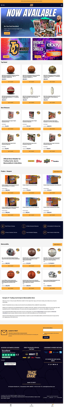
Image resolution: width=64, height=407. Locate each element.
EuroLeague (4, 124)
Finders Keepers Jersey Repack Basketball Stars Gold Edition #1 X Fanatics (10, 186)
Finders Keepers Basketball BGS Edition (51, 207)
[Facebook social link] (48, 365)
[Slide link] (31, 22)
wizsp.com (51, 398)
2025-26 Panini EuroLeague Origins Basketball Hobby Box (30, 121)
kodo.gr (45, 398)
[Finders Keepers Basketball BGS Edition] (52, 201)
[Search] (61, 5)
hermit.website (59, 398)
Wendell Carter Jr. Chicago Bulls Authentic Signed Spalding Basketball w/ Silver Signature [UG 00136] (31, 258)
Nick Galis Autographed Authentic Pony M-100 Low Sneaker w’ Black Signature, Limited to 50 (52, 97)
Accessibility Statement (5, 397)
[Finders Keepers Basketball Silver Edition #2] (52, 179)
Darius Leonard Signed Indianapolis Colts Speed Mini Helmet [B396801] (52, 281)
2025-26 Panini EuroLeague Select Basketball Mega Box (9, 144)
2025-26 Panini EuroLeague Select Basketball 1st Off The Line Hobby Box (51, 121)
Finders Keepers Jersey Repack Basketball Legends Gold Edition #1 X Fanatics (10, 208)
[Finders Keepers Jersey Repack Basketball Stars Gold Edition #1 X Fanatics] (11, 179)
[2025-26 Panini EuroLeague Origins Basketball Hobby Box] (31, 115)
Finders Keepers (4, 188)
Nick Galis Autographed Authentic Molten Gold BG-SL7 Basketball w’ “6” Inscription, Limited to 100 (52, 76)
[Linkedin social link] (55, 365)
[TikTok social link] (57, 365)
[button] (11, 82)
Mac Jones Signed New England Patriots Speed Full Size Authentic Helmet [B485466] (11, 258)
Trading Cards (8, 161)
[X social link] (50, 365)
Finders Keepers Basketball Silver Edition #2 (52, 185)
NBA (23, 261)
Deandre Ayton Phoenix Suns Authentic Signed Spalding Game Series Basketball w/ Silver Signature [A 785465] (31, 281)
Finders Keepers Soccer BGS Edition (30, 185)
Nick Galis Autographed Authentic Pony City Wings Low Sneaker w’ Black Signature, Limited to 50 (31, 97)
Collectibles (18, 163)
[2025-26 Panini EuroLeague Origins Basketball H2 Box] (11, 115)
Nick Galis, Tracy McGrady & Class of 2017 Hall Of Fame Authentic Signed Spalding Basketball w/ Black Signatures (52, 258)
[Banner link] (16, 49)
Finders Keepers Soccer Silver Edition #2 (31, 207)
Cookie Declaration (21, 397)
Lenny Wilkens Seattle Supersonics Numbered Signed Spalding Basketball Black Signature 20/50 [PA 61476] (9, 281)
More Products (57, 171)
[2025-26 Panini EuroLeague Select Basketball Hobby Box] (31, 137)
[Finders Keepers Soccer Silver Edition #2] (31, 201)
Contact (8, 399)
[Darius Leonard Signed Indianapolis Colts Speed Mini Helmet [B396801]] (52, 274)
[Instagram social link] (52, 365)
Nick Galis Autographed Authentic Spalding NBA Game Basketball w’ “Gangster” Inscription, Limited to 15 (31, 76)
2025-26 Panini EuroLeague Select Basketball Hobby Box (29, 144)
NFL (2, 261)
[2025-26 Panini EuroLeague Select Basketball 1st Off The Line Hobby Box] (52, 115)
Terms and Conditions (29, 397)
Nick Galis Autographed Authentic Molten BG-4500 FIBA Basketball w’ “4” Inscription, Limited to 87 (10, 97)
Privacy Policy (14, 397)
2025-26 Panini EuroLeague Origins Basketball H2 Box (9, 121)
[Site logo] (31, 4)
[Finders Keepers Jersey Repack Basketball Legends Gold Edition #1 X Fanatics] (11, 201)
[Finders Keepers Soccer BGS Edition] (31, 179)
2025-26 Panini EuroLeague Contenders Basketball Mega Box (51, 144)
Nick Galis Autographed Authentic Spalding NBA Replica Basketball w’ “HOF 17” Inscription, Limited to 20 (10, 76)
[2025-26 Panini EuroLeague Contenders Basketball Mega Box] (52, 137)
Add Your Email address (47, 327)
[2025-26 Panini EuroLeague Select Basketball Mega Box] (11, 137)
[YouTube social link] (54, 365)
